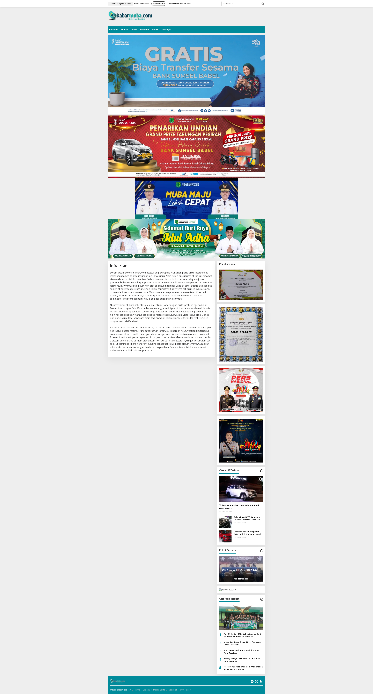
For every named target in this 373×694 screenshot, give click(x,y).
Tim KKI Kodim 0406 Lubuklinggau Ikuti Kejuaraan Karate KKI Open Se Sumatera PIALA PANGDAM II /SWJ (242, 635)
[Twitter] (256, 681)
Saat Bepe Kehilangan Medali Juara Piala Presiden (241, 651)
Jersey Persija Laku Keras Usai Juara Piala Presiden (242, 659)
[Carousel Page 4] (246, 579)
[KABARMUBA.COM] (130, 16)
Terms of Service (142, 690)
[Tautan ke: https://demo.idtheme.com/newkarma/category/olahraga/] (261, 599)
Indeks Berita (159, 690)
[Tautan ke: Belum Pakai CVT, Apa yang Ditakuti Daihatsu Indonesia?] (225, 521)
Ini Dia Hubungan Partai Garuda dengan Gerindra (239, 571)
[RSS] (261, 681)
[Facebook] (252, 681)
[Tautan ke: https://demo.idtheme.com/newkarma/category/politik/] (261, 551)
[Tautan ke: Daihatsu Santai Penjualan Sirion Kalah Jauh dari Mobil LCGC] (225, 536)
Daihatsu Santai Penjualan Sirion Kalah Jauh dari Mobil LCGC (247, 532)
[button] (262, 3)
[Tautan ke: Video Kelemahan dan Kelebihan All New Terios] (241, 489)
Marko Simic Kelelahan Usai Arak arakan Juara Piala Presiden (243, 668)
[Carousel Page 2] (239, 579)
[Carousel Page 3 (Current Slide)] (242, 579)
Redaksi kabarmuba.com (180, 690)
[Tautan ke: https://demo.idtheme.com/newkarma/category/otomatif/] (261, 471)
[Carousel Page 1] (235, 579)
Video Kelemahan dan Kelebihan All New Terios (239, 507)
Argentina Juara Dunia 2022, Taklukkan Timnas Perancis (242, 643)
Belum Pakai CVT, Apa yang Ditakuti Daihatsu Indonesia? (247, 518)
